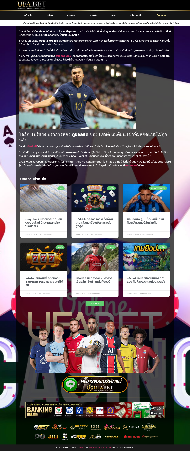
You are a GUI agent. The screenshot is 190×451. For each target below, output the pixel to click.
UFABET (81, 447)
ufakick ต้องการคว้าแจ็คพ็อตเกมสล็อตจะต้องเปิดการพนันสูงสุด (94, 222)
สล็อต (50, 15)
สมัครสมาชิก (136, 15)
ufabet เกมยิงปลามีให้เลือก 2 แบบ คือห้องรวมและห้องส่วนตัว (146, 280)
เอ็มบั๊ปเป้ (32, 146)
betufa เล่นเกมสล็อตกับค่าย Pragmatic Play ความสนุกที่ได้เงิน (43, 281)
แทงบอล (71, 15)
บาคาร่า (93, 15)
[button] (95, 303)
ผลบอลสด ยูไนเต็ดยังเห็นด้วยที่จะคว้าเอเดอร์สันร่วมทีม (145, 221)
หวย (113, 15)
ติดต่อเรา (161, 15)
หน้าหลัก (28, 15)
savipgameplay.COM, (100, 447)
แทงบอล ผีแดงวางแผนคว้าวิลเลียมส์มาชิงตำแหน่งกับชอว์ (94, 280)
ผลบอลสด (131, 165)
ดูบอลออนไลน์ (63, 56)
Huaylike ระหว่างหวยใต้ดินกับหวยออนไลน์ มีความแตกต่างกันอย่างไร (43, 222)
